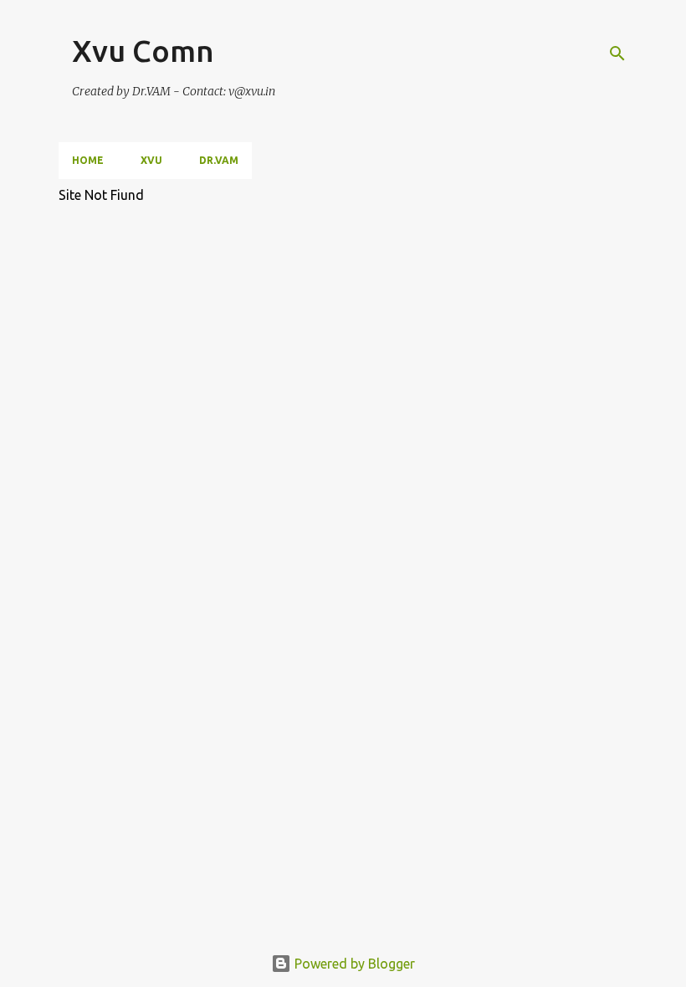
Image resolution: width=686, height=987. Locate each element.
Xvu (151, 160)
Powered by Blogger (353, 963)
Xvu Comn (143, 50)
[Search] (617, 53)
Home (88, 160)
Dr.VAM (218, 160)
